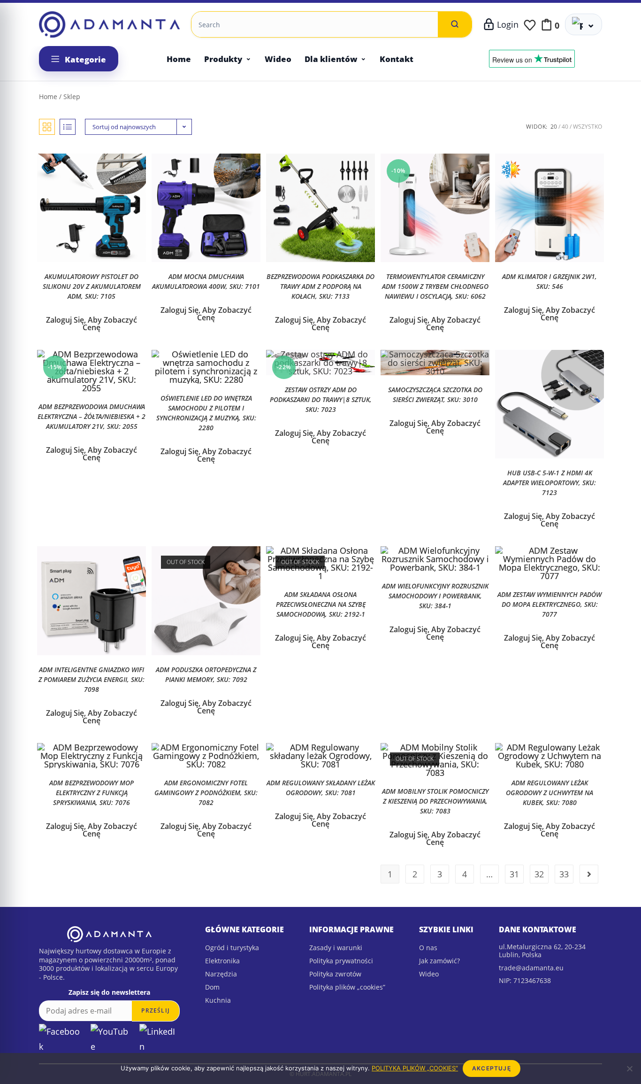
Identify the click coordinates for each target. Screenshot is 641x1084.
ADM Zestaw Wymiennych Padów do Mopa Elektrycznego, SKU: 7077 (549, 604)
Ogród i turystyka (232, 947)
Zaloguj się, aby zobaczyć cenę (91, 324)
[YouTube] (111, 1039)
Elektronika (222, 960)
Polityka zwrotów (335, 973)
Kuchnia (218, 1000)
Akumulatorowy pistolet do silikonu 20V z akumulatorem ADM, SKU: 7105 (92, 286)
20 (553, 127)
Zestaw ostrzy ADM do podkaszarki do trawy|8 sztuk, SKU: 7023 (321, 399)
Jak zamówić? (439, 960)
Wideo (278, 59)
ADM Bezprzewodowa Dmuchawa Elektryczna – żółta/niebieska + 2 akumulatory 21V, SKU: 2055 (91, 416)
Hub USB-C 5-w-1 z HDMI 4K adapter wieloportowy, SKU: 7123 (549, 482)
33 (564, 874)
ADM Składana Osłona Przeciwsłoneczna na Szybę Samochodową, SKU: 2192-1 (321, 604)
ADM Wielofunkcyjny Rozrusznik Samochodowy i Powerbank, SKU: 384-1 (435, 595)
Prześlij (155, 1010)
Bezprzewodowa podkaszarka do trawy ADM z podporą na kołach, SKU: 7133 (320, 286)
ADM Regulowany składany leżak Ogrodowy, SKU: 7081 (321, 787)
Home (179, 59)
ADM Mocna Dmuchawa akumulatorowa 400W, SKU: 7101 (206, 281)
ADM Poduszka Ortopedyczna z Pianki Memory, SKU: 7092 (206, 674)
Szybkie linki (446, 929)
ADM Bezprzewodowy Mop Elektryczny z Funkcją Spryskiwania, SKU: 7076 (91, 792)
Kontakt (396, 59)
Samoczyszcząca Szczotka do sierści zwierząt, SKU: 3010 (435, 394)
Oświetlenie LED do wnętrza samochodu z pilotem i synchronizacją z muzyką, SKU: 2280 (206, 413)
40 (565, 127)
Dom (212, 987)
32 (539, 874)
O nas (428, 947)
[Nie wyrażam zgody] (629, 1068)
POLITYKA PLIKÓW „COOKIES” (415, 1068)
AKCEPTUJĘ (491, 1068)
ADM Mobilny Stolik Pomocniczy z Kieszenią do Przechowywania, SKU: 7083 (435, 801)
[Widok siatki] (47, 127)
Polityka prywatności (341, 960)
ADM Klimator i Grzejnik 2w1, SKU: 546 (549, 281)
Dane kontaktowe (537, 929)
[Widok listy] (68, 127)
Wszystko (587, 127)
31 (514, 874)
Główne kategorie (244, 929)
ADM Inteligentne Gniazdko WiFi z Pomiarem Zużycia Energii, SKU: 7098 (91, 679)
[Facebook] (61, 1039)
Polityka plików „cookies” (347, 987)
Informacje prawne (351, 929)
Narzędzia (221, 973)
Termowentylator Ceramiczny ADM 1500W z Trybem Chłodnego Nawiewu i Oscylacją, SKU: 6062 (435, 286)
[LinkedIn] (159, 1039)
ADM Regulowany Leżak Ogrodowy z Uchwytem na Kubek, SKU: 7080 (549, 792)
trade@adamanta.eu (531, 967)
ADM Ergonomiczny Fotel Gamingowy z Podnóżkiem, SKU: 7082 (206, 792)
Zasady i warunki (335, 947)
